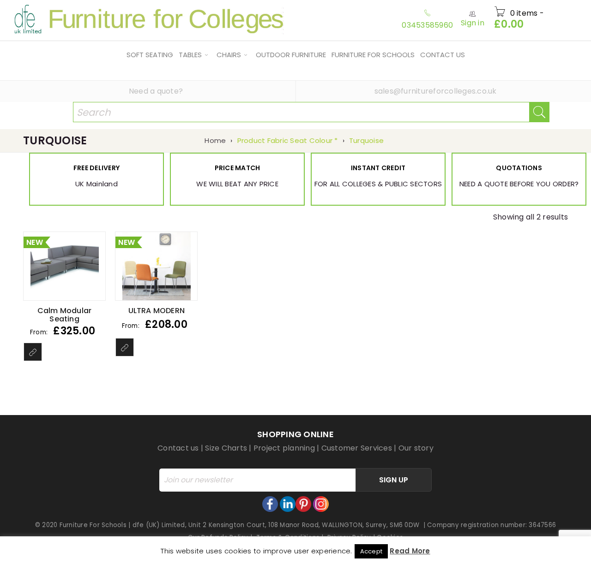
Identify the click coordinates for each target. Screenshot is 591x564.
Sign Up (393, 480)
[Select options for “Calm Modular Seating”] (33, 352)
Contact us (178, 448)
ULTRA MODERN (156, 310)
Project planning (284, 448)
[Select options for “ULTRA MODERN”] (124, 347)
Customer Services (356, 448)
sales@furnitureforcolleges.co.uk (435, 91)
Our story (416, 448)
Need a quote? (156, 91)
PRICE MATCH (237, 167)
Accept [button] (371, 551)
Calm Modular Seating (64, 314)
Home (215, 140)
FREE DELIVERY (96, 167)
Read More (410, 551)
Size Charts (226, 448)
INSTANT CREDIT (378, 167)
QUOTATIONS (519, 167)
